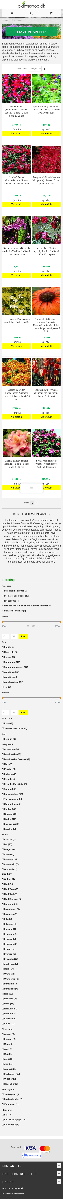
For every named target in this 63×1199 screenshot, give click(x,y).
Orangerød (11, 979)
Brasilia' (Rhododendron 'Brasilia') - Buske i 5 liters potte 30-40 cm (16, 463)
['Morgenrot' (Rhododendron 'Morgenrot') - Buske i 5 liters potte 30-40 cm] (46, 159)
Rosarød (10, 1013)
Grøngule (10, 869)
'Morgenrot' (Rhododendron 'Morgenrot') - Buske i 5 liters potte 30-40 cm (46, 180)
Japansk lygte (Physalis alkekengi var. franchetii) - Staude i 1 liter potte (46, 392)
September (12, 1074)
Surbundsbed (13, 794)
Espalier (10, 829)
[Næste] (37, 503)
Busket (10, 819)
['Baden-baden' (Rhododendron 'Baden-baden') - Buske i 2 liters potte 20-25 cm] (16, 88)
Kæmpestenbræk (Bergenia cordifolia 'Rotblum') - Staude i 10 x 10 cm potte (16, 251)
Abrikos (10, 839)
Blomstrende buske (16, 596)
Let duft (10, 739)
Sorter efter (21, 68)
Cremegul (10, 859)
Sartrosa (10, 1018)
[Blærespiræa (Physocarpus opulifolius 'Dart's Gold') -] (16, 301)
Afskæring (11, 749)
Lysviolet (11, 959)
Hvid (8, 884)
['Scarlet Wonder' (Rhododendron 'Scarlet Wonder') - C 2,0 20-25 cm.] (16, 159)
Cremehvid (11, 864)
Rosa (9, 1003)
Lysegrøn (10, 934)
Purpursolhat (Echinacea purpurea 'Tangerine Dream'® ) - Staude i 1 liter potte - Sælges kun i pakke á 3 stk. (46, 325)
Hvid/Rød (10, 894)
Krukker (10, 769)
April (8, 1049)
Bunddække (12, 754)
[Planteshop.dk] (31, 5)
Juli (8, 1064)
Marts (8, 1044)
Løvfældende (13, 1099)
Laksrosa (10, 914)
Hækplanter (11, 601)
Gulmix (9, 879)
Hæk (8, 764)
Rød (8, 994)
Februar (10, 1039)
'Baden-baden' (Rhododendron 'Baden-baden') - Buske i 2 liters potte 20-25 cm (16, 111)
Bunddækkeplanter (15, 591)
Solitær (10, 809)
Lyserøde (10, 944)
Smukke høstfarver (15, 728)
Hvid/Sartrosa (13, 899)
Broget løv (11, 849)
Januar (9, 1034)
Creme (9, 854)
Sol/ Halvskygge (15, 1119)
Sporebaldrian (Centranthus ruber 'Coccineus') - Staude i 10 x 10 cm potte (46, 109)
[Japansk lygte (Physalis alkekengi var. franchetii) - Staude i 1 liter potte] (46, 372)
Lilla (8, 919)
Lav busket (11, 824)
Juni (8, 1059)
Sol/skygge (11, 1124)
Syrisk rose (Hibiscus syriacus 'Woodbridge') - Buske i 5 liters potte (46, 463)
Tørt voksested (13, 799)
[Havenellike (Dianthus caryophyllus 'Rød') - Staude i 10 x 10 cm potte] (46, 230)
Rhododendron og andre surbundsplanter (27, 605)
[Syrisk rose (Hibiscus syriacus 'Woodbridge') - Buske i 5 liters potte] (46, 443)
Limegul (10, 929)
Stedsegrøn (12, 1094)
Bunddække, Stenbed (17, 759)
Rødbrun (10, 998)
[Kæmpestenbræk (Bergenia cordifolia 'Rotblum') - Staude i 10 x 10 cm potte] (16, 230)
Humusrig (11, 652)
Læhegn (10, 774)
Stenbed (10, 789)
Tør (7, 687)
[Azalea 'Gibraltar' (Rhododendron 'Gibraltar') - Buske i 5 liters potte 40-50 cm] (16, 372)
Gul (8, 874)
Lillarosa (10, 924)
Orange (9, 974)
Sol (7, 1115)
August (10, 1069)
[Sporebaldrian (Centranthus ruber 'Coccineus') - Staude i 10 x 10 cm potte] (46, 88)
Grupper (10, 814)
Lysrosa (10, 954)
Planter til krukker (15, 610)
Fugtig (9, 647)
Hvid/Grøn (11, 889)
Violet (9, 1023)
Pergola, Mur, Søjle (15, 784)
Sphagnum (12, 662)
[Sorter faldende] (44, 68)
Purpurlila (11, 983)
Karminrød (11, 904)
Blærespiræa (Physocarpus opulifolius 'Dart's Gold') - (17, 320)
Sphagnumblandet (16, 667)
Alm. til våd (11, 672)
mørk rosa (11, 964)
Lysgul (9, 949)
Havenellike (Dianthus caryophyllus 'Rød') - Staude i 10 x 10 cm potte (46, 251)
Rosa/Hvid (11, 1008)
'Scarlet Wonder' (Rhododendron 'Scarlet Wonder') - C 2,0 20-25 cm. (16, 180)
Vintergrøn (11, 1104)
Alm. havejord (13, 682)
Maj (8, 1054)
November (11, 1084)
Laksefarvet (12, 909)
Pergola (9, 779)
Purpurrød (11, 989)
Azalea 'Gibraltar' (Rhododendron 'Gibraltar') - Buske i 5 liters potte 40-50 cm (16, 394)
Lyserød (10, 939)
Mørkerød (10, 969)
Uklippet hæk (12, 804)
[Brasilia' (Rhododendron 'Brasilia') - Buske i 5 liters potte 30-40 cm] (16, 443)
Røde (8, 723)
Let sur (9, 657)
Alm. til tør (11, 677)
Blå (8, 844)
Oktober (10, 1079)
